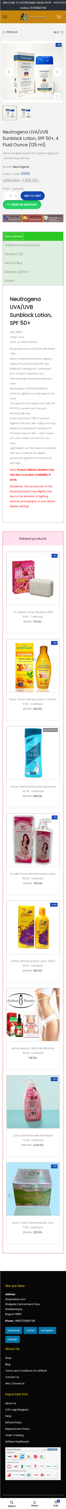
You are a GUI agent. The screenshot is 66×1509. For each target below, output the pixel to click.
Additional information (22, 245)
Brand (9, 280)
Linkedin (12, 1339)
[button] (22, 202)
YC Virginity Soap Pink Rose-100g (33, 612)
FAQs (8, 1416)
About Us (10, 1403)
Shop (8, 1358)
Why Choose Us (14, 1383)
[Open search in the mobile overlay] (12, 1502)
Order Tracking (14, 1435)
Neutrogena (20, 167)
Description (14, 236)
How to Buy (13, 263)
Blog (7, 1364)
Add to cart (32, 196)
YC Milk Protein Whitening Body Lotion (33, 874)
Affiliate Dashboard (17, 1441)
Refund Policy (13, 1422)
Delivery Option (16, 272)
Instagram (47, 1330)
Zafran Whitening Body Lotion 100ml (33, 961)
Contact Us (12, 1377)
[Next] (57, 71)
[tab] (33, 236)
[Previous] (8, 71)
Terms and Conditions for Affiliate (26, 1370)
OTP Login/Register (17, 1409)
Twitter (30, 1330)
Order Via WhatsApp (24, 204)
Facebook (14, 1330)
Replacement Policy (17, 1429)
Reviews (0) (14, 254)
